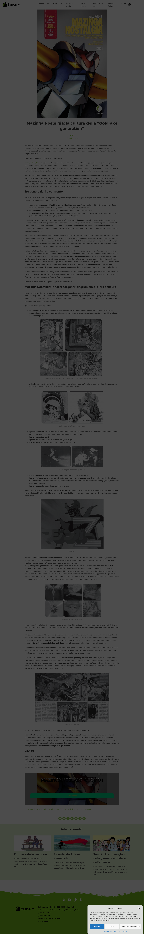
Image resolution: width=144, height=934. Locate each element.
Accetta (97, 926)
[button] (140, 908)
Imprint (125, 931)
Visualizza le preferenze (130, 926)
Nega (112, 926)
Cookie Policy (108, 931)
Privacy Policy (117, 931)
